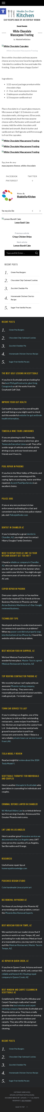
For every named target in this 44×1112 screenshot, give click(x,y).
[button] (3, 11)
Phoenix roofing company (22, 686)
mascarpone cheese (11, 165)
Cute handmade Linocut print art (17, 887)
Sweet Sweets (22, 26)
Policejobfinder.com (19, 515)
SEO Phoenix (26, 1101)
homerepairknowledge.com (14, 868)
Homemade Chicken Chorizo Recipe (23, 354)
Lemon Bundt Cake (22, 222)
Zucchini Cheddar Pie (19, 288)
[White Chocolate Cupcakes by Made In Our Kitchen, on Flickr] (15, 46)
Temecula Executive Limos (14, 444)
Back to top (20, 1107)
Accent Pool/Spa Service (21, 483)
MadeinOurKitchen (23, 39)
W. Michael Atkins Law (12, 810)
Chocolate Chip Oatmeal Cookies (24, 280)
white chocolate (28, 165)
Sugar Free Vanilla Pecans (21, 307)
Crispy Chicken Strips (22, 235)
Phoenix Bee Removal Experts (19, 913)
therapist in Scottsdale (26, 785)
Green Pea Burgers (18, 272)
